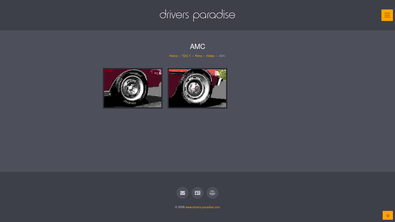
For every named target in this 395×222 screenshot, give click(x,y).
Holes (210, 55)
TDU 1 (186, 55)
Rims (198, 55)
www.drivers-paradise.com (203, 207)
